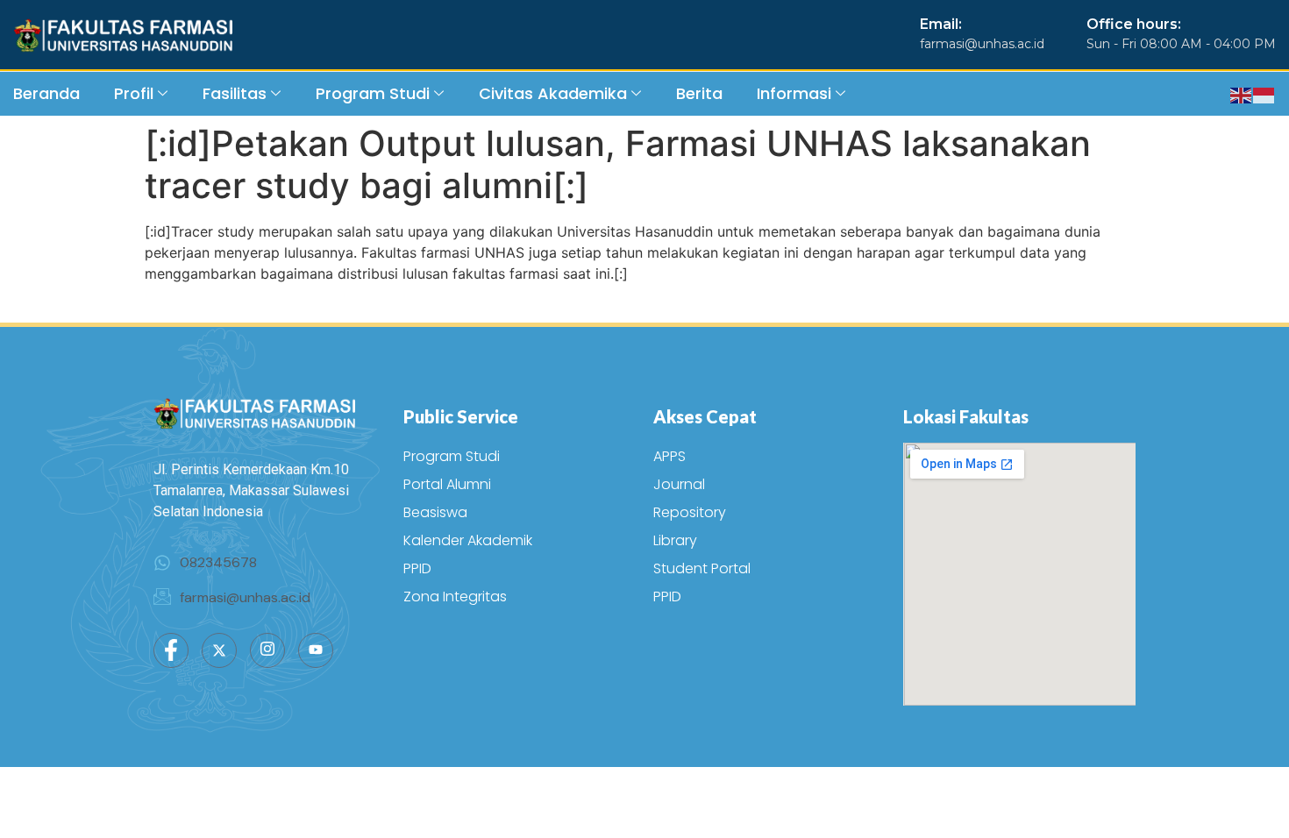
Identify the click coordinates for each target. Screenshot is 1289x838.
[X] (219, 650)
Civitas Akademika (553, 93)
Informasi (794, 93)
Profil (133, 93)
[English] (1241, 94)
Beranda (46, 93)
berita (699, 93)
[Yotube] (315, 650)
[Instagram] (267, 650)
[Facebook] (171, 650)
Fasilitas (235, 93)
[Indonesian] (1264, 94)
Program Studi (373, 93)
